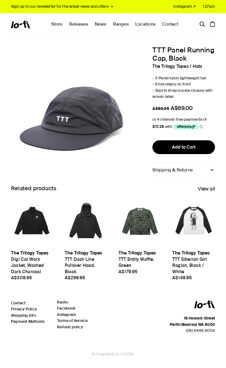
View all (206, 189)
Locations (145, 24)
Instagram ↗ (184, 6)
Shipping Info (23, 315)
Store (56, 24)
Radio (62, 302)
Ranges (121, 24)
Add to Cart (183, 147)
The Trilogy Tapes (170, 66)
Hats (197, 66)
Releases (78, 24)
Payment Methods (27, 321)
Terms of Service (72, 320)
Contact (170, 24)
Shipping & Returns (172, 170)
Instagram (66, 314)
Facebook (66, 308)
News (100, 24)
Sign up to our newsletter (60, 6)
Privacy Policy (24, 309)
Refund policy (70, 327)
